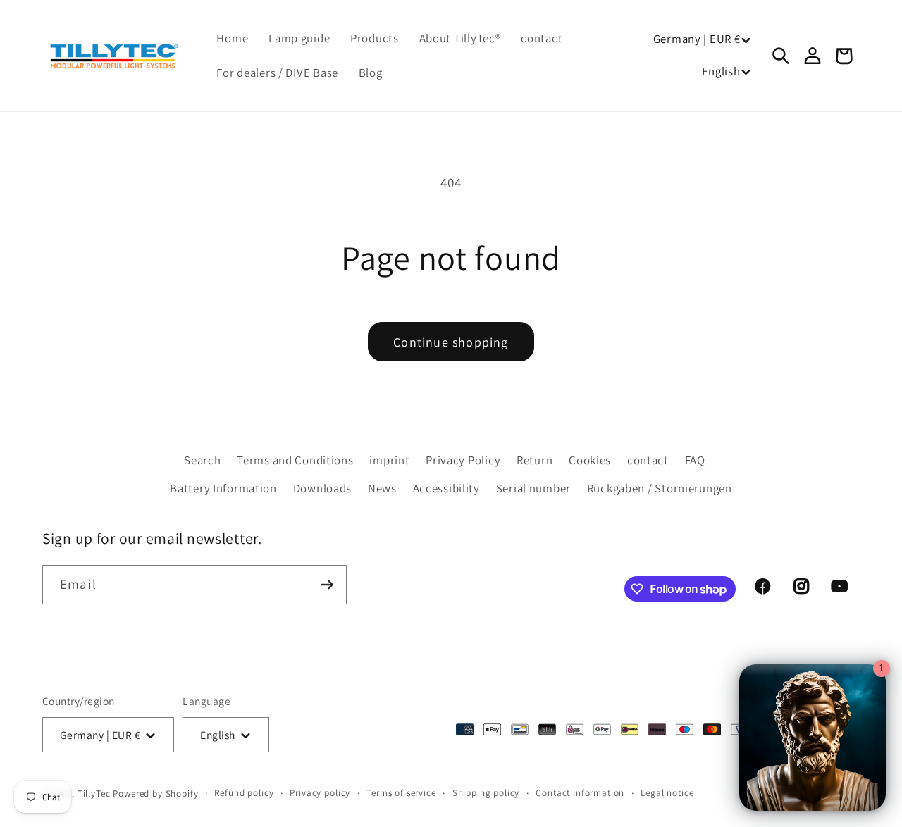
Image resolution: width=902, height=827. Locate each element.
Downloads (322, 488)
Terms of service (400, 793)
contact (648, 460)
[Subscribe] (327, 584)
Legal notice (667, 793)
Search (202, 460)
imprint (389, 460)
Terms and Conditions (295, 460)
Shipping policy (486, 793)
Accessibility (446, 488)
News (382, 488)
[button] (782, 56)
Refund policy (243, 793)
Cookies (590, 460)
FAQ (695, 460)
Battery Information (223, 488)
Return (534, 460)
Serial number (533, 488)
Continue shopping (450, 342)
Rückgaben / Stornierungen (659, 488)
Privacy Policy (463, 460)
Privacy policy (320, 793)
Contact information (580, 793)
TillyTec (94, 794)
